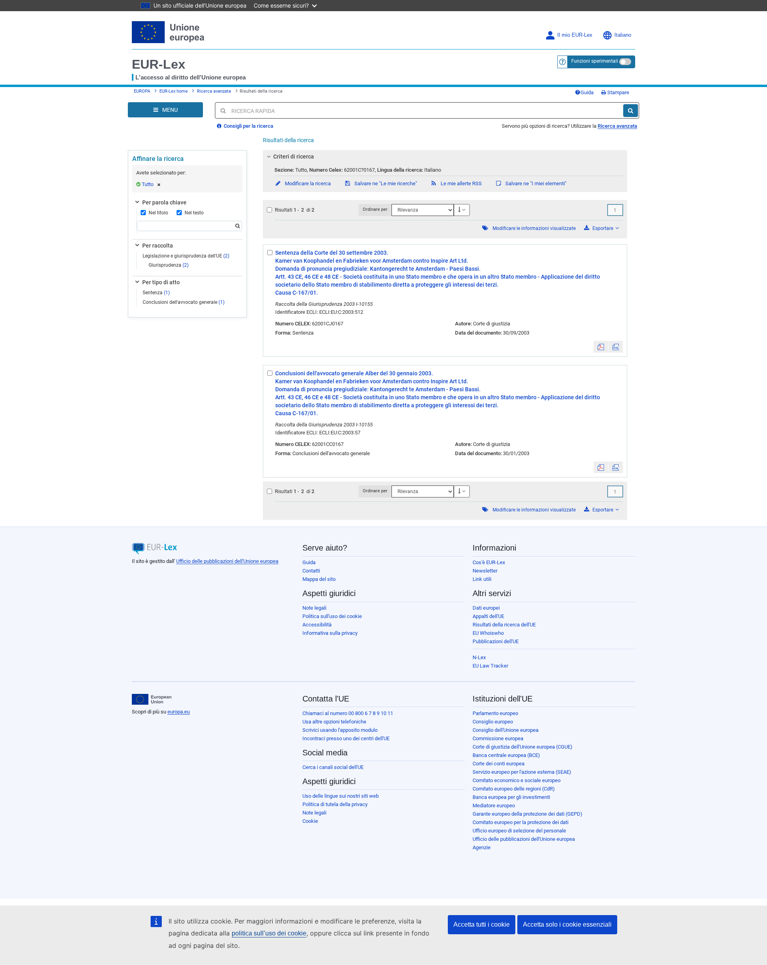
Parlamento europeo (495, 713)
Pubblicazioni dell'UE (496, 641)
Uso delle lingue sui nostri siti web (340, 796)
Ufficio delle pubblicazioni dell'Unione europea (227, 561)
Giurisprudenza (169, 265)
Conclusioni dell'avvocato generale (184, 302)
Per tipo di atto (161, 282)
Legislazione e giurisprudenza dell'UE (186, 256)
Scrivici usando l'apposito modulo (340, 730)
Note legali (314, 608)
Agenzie (482, 847)
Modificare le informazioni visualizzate (534, 228)
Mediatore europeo (494, 805)
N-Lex (479, 657)
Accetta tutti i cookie (481, 924)
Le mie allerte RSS (460, 183)
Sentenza (156, 292)
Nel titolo (158, 213)
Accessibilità (317, 625)
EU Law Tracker (490, 666)
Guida (587, 92)
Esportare (602, 228)
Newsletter (485, 571)
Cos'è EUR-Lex (489, 562)
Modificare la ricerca (307, 183)
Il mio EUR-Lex (574, 35)
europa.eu (178, 712)
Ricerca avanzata (214, 91)
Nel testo (194, 213)
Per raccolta (157, 245)
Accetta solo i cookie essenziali (567, 924)
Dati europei (486, 608)
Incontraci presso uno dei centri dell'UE (345, 738)
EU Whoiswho (488, 633)
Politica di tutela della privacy (335, 804)
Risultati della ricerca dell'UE (504, 625)
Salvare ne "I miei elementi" (535, 183)
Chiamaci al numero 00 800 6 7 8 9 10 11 (347, 713)
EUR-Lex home (173, 91)
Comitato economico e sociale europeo (516, 780)
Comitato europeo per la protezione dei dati (520, 822)
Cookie (310, 821)
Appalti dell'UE (488, 616)
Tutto (147, 184)
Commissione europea (498, 738)
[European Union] (151, 699)
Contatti (311, 571)
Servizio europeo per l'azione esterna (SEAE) (522, 772)
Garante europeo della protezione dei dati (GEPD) (527, 814)
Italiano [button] (622, 35)
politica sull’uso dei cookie (269, 933)
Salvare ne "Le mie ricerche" (385, 183)
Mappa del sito (319, 579)
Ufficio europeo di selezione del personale (519, 831)
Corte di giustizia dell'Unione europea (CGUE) (522, 747)
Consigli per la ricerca (248, 126)
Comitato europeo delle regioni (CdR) (514, 789)
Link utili (482, 579)
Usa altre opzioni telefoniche (334, 722)
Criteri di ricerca (293, 156)
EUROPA (142, 91)
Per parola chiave (164, 202)
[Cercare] (630, 110)
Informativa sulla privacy (330, 633)
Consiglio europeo (493, 722)
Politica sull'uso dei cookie (332, 616)
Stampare (617, 92)
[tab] (445, 156)
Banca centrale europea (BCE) (506, 755)
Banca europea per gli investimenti (511, 797)
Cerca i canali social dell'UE (333, 767)
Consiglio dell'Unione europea (505, 730)
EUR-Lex (158, 64)
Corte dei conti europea (499, 764)
